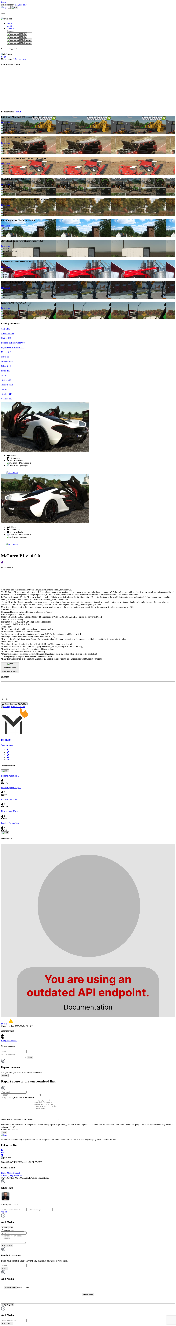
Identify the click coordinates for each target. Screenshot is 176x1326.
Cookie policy (7, 1175)
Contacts (10, 28)
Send (4, 1132)
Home (9, 23)
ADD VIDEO (7, 1323)
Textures (6, 380)
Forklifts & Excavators (13, 343)
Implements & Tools (12, 347)
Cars (5, 329)
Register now (21, 5)
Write (30, 1057)
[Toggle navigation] (9, 8)
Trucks (6, 394)
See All (17, 112)
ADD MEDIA (7, 1245)
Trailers (7, 389)
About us (18, 1175)
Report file (20, 706)
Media (9, 26)
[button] (7, 750)
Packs (5, 371)
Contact (16, 1173)
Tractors (7, 385)
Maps (6, 352)
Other (6, 366)
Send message (7, 745)
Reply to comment (9, 1040)
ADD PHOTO (7, 1305)
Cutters (6, 338)
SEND (4, 1269)
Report (4, 1075)
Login (3, 2)
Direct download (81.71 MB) (15, 704)
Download (5, 122)
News (5, 357)
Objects (7, 361)
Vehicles (6, 399)
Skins (4, 375)
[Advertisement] (26, 88)
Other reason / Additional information (17, 1119)
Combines (7, 333)
